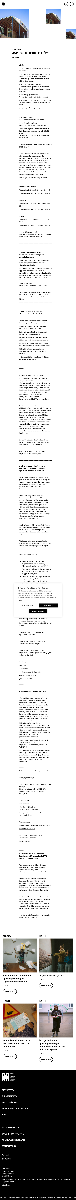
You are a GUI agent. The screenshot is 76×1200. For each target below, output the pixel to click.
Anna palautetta (9, 1096)
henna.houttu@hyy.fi (27, 829)
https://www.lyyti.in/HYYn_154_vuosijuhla (34, 399)
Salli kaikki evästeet (38, 611)
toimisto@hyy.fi (37, 131)
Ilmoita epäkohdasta (11, 1102)
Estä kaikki (48, 605)
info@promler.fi (33, 915)
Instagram (6, 1159)
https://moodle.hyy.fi (36, 120)
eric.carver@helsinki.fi (27, 675)
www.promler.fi (46, 915)
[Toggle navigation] (71, 4)
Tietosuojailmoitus (11, 1127)
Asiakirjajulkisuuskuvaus (13, 1140)
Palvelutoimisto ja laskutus (15, 1108)
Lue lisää (20, 600)
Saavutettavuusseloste (13, 1134)
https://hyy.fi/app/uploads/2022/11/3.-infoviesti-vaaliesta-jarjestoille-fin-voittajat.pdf (32, 791)
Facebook (5, 1155)
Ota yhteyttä (8, 1090)
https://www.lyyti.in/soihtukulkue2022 (33, 285)
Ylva (4, 1114)
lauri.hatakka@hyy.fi (26, 841)
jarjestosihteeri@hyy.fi (42, 135)
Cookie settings (9, 1146)
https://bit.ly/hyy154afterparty (30, 453)
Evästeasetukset (27, 605)
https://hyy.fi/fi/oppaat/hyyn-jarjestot (32, 125)
